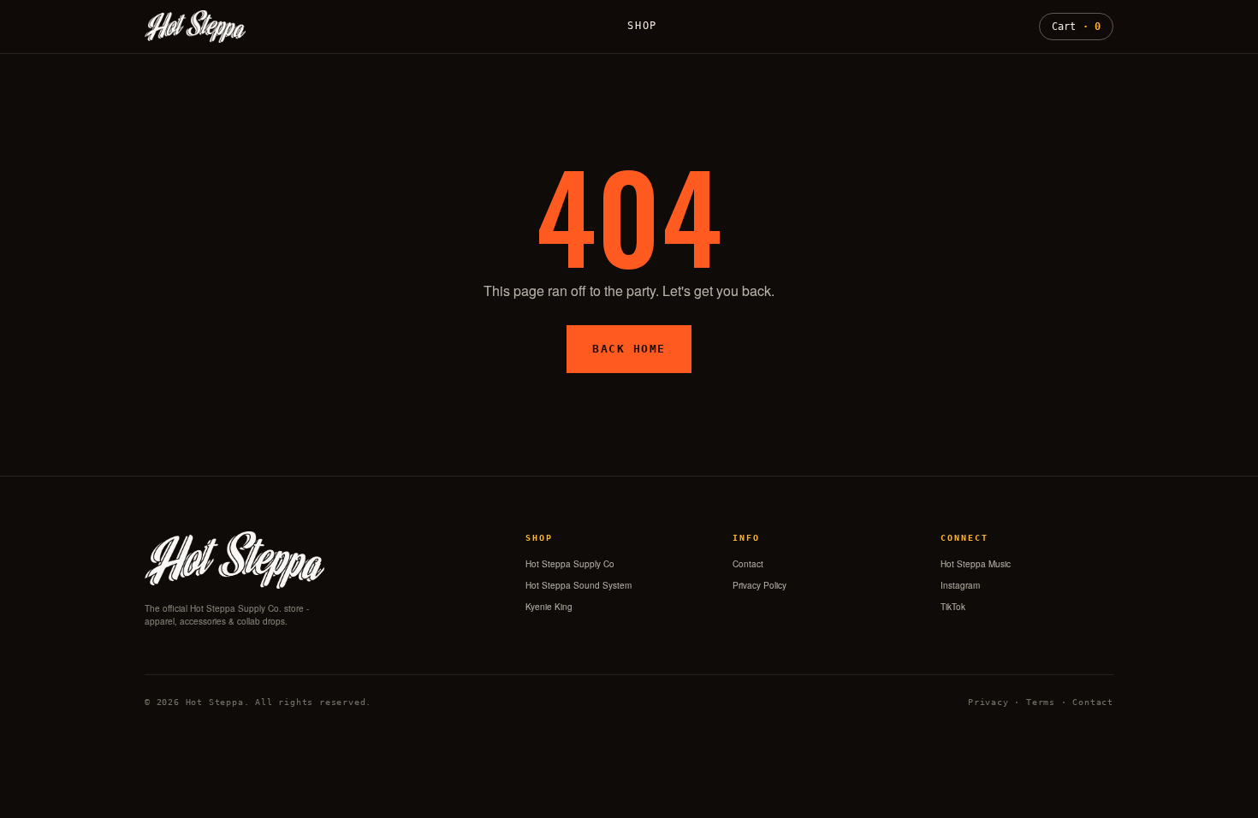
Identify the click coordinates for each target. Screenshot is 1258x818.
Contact (748, 564)
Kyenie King (549, 607)
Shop (642, 26)
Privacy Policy (759, 585)
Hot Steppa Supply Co (569, 564)
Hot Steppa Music (976, 564)
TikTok (953, 607)
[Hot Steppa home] (195, 26)
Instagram (960, 585)
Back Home (629, 348)
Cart (1076, 27)
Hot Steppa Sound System (578, 585)
